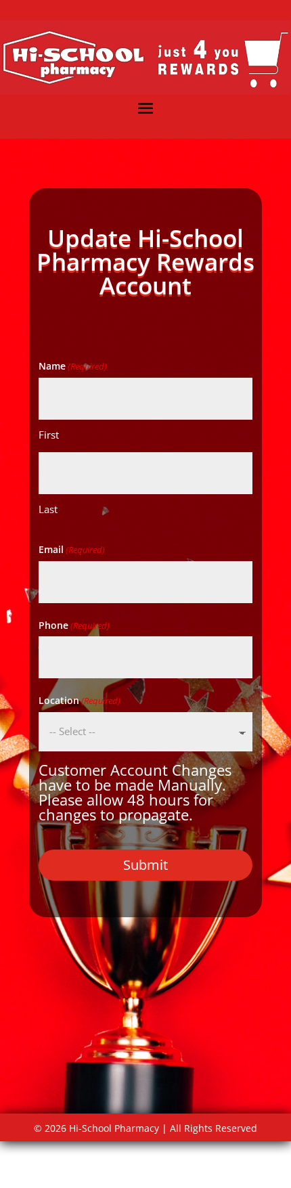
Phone (74, 625)
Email (72, 549)
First (49, 434)
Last (48, 509)
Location (79, 700)
